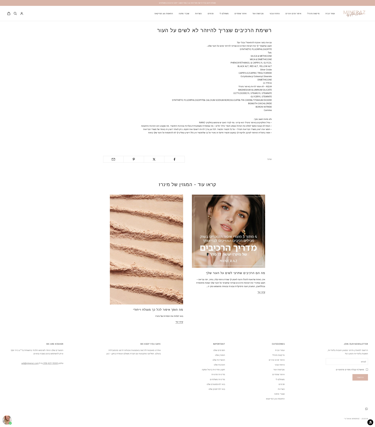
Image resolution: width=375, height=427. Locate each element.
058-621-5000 (50, 363)
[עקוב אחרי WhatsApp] (366, 408)
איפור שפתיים (241, 13)
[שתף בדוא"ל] (113, 159)
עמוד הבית (330, 13)
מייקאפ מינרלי (313, 13)
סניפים (211, 13)
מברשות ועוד (258, 13)
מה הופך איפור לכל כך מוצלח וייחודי (158, 309)
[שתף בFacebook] (174, 159)
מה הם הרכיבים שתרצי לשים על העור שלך (235, 273)
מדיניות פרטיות (218, 374)
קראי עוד (261, 292)
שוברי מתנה (184, 13)
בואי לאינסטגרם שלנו (216, 384)
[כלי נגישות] (370, 422)
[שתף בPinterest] (134, 159)
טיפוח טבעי (275, 13)
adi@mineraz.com (30, 363)
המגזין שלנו (220, 355)
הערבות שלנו (219, 364)
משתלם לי (224, 13)
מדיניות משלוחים (217, 379)
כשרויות (198, 13)
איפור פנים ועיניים (293, 13)
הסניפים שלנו (219, 350)
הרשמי (360, 377)
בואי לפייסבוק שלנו (217, 389)
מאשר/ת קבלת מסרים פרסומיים (350, 369)
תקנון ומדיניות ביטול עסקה (213, 369)
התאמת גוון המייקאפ (164, 13)
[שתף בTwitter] (154, 159)
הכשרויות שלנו (219, 360)
